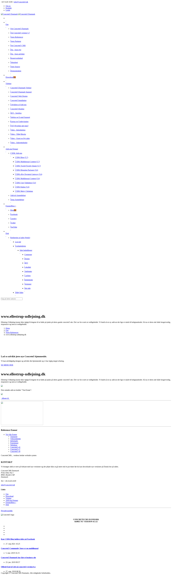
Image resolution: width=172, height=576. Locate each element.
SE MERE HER (7, 365)
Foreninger (14, 443)
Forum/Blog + (11, 503)
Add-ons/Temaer (12, 500)
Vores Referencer (12, 332)
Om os (8, 6)
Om (7, 330)
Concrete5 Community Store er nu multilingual (19, 548)
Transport (13, 437)
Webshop (13, 445)
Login (8, 10)
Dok (7, 505)
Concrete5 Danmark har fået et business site (18, 558)
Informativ (14, 441)
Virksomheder (15, 439)
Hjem (8, 328)
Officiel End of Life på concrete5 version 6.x (18, 567)
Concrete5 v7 (15, 449)
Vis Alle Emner (11, 435)
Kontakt (9, 8)
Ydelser (8, 498)
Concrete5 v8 (15, 451)
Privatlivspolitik (7, 511)
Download (9, 496)
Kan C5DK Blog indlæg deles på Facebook (18, 539)
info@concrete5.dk (21, 2)
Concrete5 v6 (15, 447)
